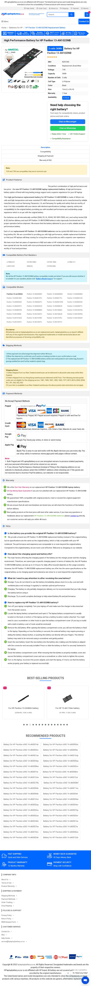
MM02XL (30, 266)
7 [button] (42, 724)
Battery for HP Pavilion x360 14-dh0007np (60, 810)
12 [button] (58, 724)
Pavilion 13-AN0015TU (34, 298)
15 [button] (67, 724)
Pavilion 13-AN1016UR (14, 318)
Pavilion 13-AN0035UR (34, 306)
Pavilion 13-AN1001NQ (75, 310)
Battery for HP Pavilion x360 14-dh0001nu (60, 821)
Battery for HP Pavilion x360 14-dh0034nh (21, 821)
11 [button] (54, 724)
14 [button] (64, 724)
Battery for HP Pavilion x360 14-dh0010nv (21, 832)
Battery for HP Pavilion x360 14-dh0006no (60, 832)
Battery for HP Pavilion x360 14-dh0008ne (21, 766)
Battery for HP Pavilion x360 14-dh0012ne (21, 777)
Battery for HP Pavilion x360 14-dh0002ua (21, 815)
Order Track (43, 8)
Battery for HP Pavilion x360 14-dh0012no (21, 799)
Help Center (30, 8)
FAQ (3, 935)
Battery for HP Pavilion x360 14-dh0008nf (61, 783)
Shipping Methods (8, 896)
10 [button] (51, 724)
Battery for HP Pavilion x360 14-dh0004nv (60, 805)
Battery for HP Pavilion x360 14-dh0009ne (60, 799)
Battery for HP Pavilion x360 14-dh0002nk (21, 837)
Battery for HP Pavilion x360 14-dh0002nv (60, 766)
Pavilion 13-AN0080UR (54, 306)
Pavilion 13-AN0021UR (74, 298)
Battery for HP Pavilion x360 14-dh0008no (60, 772)
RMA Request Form (8, 922)
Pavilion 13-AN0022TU (34, 302)
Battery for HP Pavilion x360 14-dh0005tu (60, 750)
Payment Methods (8, 899)
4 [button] (33, 724)
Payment (76, 8)
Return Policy (6, 919)
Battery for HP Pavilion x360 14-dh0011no (60, 788)
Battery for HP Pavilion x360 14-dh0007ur (60, 826)
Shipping (65, 8)
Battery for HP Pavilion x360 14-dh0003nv (21, 750)
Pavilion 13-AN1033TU (34, 322)
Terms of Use (6, 883)
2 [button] (27, 724)
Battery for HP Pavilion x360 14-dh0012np (60, 755)
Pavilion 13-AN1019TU (54, 318)
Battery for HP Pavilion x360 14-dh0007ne (21, 826)
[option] (23, 63)
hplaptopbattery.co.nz (26, 964)
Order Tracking (6, 902)
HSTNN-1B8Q (51, 262)
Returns (85, 8)
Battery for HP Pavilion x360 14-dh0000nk (21, 788)
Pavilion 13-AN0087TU (74, 306)
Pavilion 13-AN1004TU (34, 314)
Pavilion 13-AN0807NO (14, 310)
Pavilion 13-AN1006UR (54, 314)
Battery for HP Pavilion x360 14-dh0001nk (21, 744)
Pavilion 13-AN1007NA (75, 314)
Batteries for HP (16, 28)
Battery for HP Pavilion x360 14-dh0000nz (60, 744)
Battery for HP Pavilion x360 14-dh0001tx (20, 772)
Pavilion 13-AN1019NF (34, 318)
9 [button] (48, 724)
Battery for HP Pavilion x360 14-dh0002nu (21, 810)
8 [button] (45, 724)
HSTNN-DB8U (31, 262)
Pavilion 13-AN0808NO (34, 310)
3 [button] (30, 724)
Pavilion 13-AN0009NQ (75, 294)
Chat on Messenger (68, 121)
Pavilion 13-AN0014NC (14, 298)
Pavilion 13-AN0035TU (14, 306)
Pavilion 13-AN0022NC (14, 302)
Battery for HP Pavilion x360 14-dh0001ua (21, 755)
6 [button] (39, 724)
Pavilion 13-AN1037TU (54, 322)
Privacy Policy (6, 915)
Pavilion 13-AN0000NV (34, 294)
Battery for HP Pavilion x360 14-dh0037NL (21, 783)
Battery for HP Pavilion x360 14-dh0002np (21, 805)
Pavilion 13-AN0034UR (74, 302)
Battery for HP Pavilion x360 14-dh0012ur (60, 777)
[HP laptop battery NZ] (23, 14)
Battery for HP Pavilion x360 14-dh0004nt (60, 794)
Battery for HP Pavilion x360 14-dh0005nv (60, 815)
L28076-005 (11, 266)
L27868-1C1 (71, 262)
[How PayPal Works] (76, 957)
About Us (54, 8)
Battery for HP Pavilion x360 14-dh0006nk (21, 794)
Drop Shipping (6, 906)
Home (3, 28)
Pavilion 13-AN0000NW (55, 294)
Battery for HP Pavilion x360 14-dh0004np (21, 761)
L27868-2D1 (11, 262)
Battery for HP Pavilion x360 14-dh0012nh (60, 837)
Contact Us (84, 21)
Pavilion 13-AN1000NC (54, 310)
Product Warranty (8, 886)
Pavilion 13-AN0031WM (55, 302)
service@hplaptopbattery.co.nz (13, 941)
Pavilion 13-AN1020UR (74, 318)
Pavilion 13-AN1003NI (14, 314)
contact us (74, 516)
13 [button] (61, 724)
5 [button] (36, 724)
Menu (5, 21)
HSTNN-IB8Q (51, 266)
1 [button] (24, 724)
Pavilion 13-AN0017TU (54, 298)
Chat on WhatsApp (67, 128)
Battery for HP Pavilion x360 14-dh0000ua (60, 761)
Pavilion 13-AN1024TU (14, 322)
